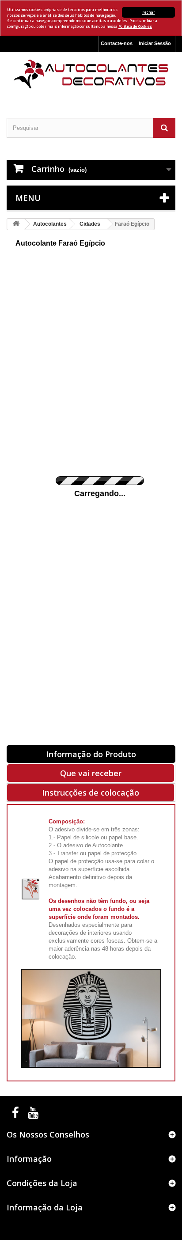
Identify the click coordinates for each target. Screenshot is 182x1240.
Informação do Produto (91, 754)
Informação (29, 1158)
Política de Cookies (135, 26)
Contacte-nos (117, 43)
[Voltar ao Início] (16, 224)
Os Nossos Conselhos (48, 1134)
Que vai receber (90, 773)
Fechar (148, 12)
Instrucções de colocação (90, 792)
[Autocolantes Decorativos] (91, 74)
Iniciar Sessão (155, 43)
